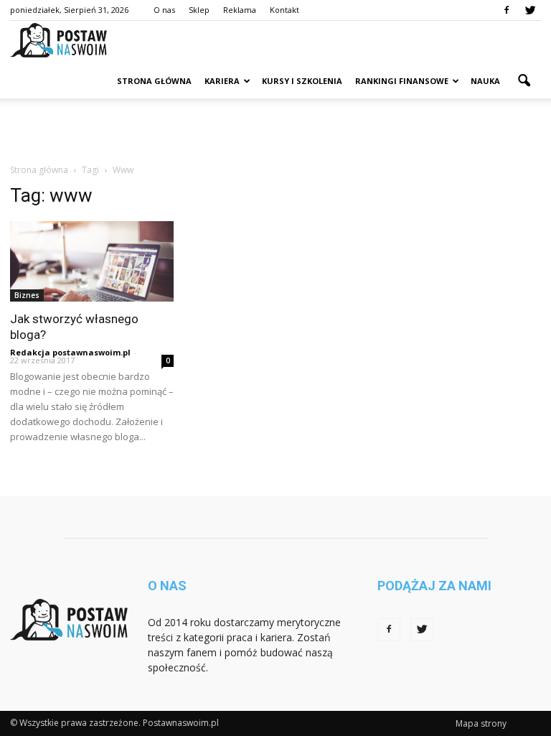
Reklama (239, 9)
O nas (164, 9)
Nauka (485, 80)
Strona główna (154, 80)
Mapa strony (481, 723)
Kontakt (284, 9)
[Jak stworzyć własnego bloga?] (92, 261)
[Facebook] (506, 10)
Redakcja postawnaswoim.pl (70, 352)
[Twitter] (530, 10)
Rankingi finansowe (401, 80)
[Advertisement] (275, 130)
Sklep (199, 9)
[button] (524, 81)
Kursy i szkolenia (302, 80)
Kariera (222, 80)
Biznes (26, 295)
